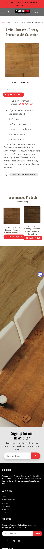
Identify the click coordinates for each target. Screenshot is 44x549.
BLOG (4, 512)
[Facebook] (3, 541)
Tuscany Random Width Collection (23, 175)
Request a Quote (8, 509)
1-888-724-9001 (25, 103)
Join (36, 456)
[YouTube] (19, 541)
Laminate (5, 503)
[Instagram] (13, 541)
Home (3, 23)
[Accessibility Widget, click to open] (40, 274)
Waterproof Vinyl (8, 500)
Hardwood (6, 506)
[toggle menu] (3, 11)
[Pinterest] (8, 541)
